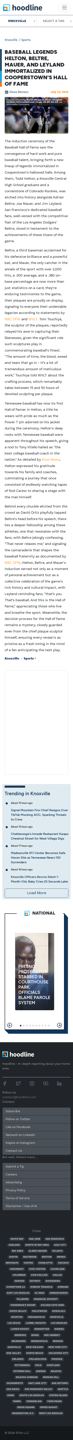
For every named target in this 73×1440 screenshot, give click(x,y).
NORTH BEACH (34, 1353)
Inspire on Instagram (20, 1143)
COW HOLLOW (39, 1275)
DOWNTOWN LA (15, 1287)
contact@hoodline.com (19, 1097)
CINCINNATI (17, 1269)
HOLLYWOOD (39, 1311)
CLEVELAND (58, 1269)
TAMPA (17, 1401)
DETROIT (35, 1281)
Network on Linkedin (20, 1135)
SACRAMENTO (15, 1383)
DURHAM (63, 1287)
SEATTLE (63, 1389)
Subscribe (13, 1111)
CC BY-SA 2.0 (50, 102)
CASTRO (28, 1263)
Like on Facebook (18, 1127)
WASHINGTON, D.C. (23, 1413)
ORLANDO (18, 1359)
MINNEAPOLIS (39, 1341)
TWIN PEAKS (54, 1401)
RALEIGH (56, 1371)
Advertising (14, 1182)
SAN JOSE (34, 1239)
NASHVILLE (14, 1347)
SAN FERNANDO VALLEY (38, 1389)
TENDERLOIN (34, 1401)
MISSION (58, 1341)
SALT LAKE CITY (37, 1383)
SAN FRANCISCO (55, 1239)
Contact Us (14, 1151)
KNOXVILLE (56, 1317)
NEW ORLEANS (34, 1347)
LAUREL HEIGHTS (36, 1323)
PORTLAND (53, 1365)
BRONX (61, 1257)
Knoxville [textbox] (17, 21)
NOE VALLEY (13, 1353)
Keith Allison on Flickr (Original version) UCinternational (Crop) (34, 101)
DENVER (19, 1281)
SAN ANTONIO (60, 1383)
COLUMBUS (19, 1275)
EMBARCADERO (59, 1293)
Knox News (51, 459)
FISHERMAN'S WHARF (23, 1305)
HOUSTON (17, 1317)
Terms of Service (18, 1198)
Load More (36, 893)
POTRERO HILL (22, 1371)
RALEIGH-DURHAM (27, 1377)
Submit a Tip (15, 1166)
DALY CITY (60, 1245)
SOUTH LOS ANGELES (31, 1395)
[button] (9, 1025)
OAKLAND (14, 1245)
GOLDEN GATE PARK (52, 1305)
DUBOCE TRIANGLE (41, 1287)
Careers (11, 1174)
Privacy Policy (16, 1190)
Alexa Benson (18, 92)
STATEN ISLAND (58, 1395)
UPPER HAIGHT (48, 1407)
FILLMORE (23, 1299)
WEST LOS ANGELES (50, 1413)
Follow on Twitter (18, 1119)
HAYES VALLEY (18, 1311)
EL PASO (39, 1293)
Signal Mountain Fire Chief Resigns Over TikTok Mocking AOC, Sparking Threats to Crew (39, 814)
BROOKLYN (12, 1263)
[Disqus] (36, 722)
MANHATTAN (41, 1329)
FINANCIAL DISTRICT (46, 1299)
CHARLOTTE (45, 1263)
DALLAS (57, 1275)
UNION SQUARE (26, 1407)
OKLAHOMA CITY (58, 1353)
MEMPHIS (20, 1335)
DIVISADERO (53, 1281)
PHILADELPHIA (37, 1359)
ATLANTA (57, 1251)
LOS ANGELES (59, 1323)
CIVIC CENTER (37, 1269)
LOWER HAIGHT (20, 1329)
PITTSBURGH (22, 1365)
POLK (38, 1365)
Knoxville (11, 40)
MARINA (59, 1329)
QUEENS (41, 1371)
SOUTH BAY (17, 1239)
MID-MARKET (52, 1335)
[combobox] (18, 21)
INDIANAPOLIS (36, 1317)
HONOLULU (58, 1311)
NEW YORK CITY (57, 1347)
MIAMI (35, 1335)
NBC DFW (12, 319)
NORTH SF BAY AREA (37, 1245)
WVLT (33, 319)
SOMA (10, 1395)
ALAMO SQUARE (38, 1251)
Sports (26, 40)
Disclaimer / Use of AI (21, 1206)
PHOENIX (57, 1359)
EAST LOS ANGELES (18, 1293)
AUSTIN (13, 1257)
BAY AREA (17, 1251)
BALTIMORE (30, 1257)
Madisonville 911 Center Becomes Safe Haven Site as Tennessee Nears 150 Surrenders (38, 857)
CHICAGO (63, 1263)
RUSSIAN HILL (51, 1377)
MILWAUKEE (19, 1341)
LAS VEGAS (14, 1323)
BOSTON (47, 1257)
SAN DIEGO (12, 1389)
